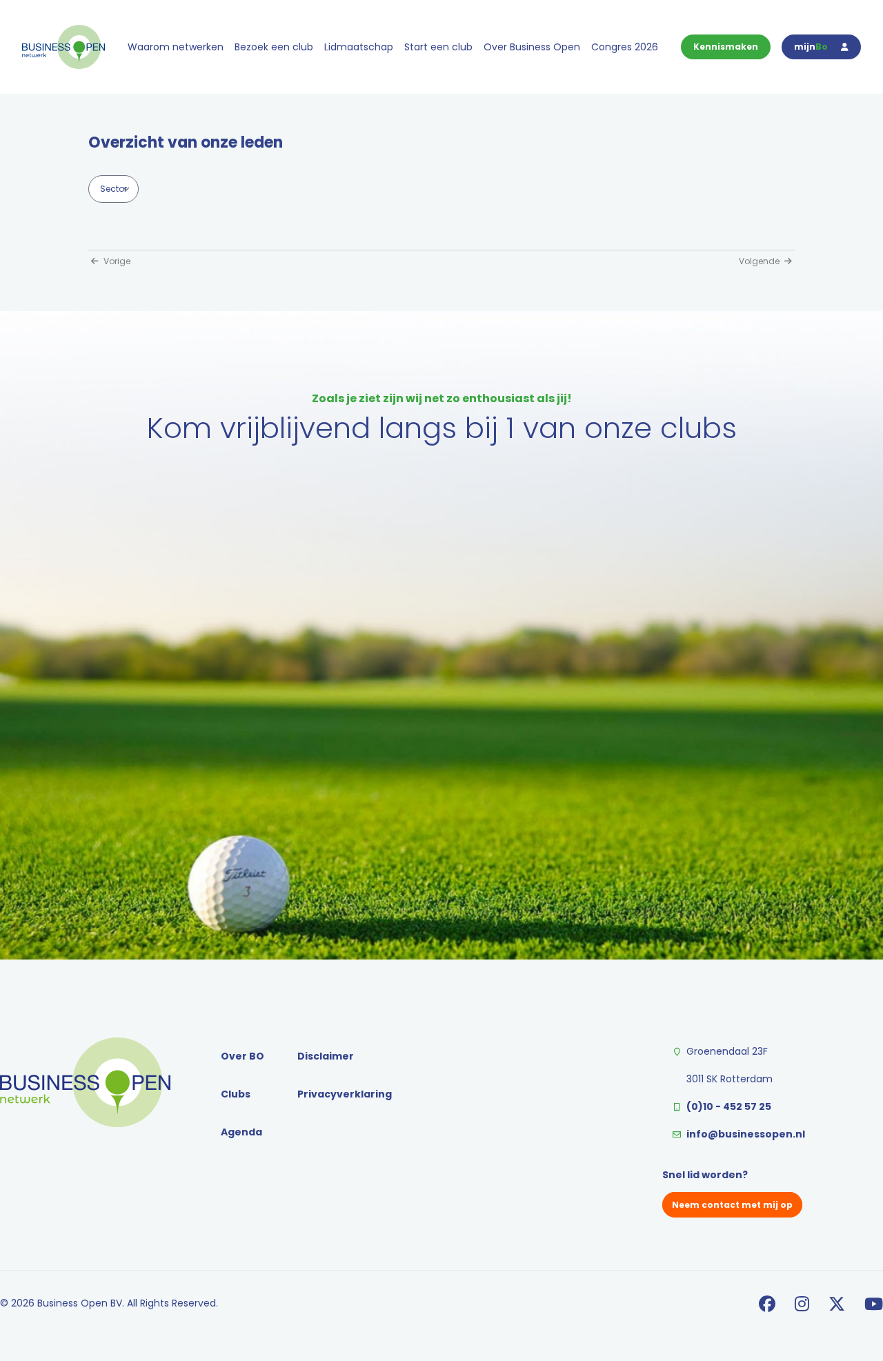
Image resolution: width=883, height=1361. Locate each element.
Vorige (115, 261)
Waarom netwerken (176, 47)
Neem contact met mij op (732, 1205)
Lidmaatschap (358, 47)
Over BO (242, 1056)
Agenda (241, 1132)
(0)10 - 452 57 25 (728, 1106)
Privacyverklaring (344, 1094)
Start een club (438, 47)
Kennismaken (725, 46)
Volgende (760, 261)
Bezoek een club (274, 47)
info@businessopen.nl (745, 1134)
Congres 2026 (624, 47)
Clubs (235, 1094)
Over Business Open (532, 47)
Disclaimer (325, 1056)
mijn (811, 46)
